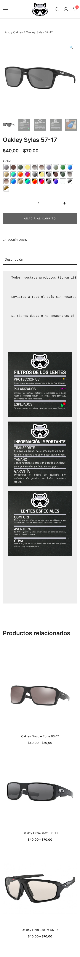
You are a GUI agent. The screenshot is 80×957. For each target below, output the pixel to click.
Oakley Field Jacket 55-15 (40, 930)
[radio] (6, 167)
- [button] (15, 203)
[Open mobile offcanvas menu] (5, 9)
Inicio (6, 32)
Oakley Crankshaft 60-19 (40, 833)
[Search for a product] (57, 9)
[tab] (40, 260)
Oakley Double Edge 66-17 (40, 736)
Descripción (14, 259)
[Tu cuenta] (66, 9)
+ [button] (64, 203)
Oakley (18, 32)
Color (7, 161)
